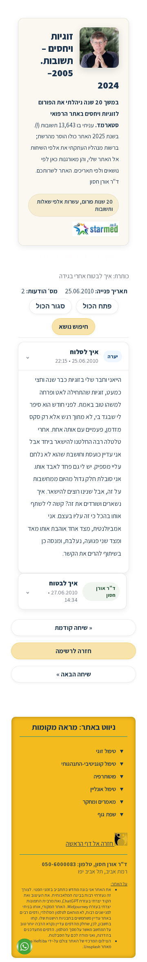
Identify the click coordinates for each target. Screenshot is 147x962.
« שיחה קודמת (73, 627)
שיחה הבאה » (73, 674)
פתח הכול (97, 306)
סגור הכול (50, 306)
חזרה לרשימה (73, 651)
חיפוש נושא (73, 326)
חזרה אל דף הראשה (90, 843)
